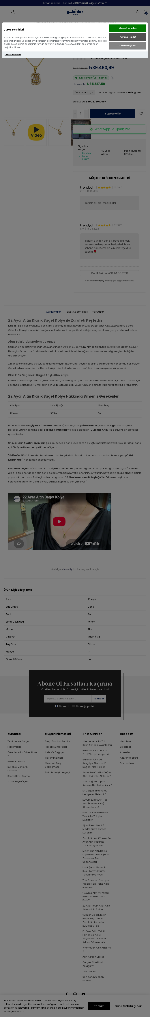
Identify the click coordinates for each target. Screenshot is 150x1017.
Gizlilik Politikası (13, 54)
